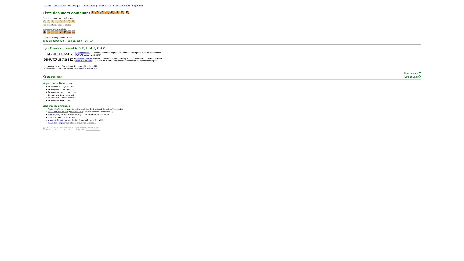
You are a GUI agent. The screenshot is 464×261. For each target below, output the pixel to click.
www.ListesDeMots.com (57, 120)
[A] (45, 34)
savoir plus (84, 128)
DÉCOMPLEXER (83, 55)
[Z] (73, 34)
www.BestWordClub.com (58, 112)
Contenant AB (104, 5)
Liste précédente (54, 77)
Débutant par (74, 5)
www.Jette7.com (76, 112)
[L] (57, 34)
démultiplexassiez (83, 59)
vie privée (96, 128)
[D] (49, 34)
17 (91, 40)
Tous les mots (59, 5)
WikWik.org (78, 68)
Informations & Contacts (93, 130)
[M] (61, 34)
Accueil (47, 5)
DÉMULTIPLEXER (83, 61)
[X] (69, 34)
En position (137, 5)
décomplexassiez (82, 53)
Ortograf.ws (52, 117)
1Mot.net (92, 68)
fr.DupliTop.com (54, 123)
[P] (65, 34)
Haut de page (411, 73)
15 (86, 40)
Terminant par (88, 5)
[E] (53, 34)
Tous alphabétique (53, 40)
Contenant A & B (121, 5)
